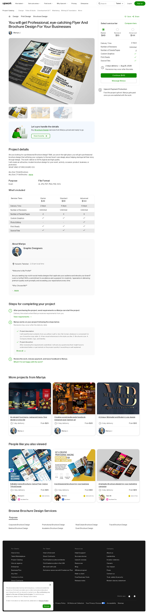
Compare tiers (131, 23)
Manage (47, 606)
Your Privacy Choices (95, 603)
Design (16, 16)
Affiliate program (81, 570)
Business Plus (16, 570)
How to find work (49, 553)
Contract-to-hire (17, 577)
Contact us (111, 573)
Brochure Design (42, 130)
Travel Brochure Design (118, 525)
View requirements (21, 317)
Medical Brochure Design (18, 528)
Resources (79, 563)
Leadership (111, 556)
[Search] (99, 3)
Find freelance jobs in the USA (54, 563)
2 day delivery (63, 423)
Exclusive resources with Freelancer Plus (58, 570)
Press (109, 570)
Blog (76, 567)
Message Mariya (118, 81)
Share (137, 17)
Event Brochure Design (84, 528)
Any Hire (14, 573)
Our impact (111, 567)
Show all (19, 351)
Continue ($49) (118, 75)
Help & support (80, 553)
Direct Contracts (17, 580)
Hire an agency (16, 563)
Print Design (26, 16)
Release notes (80, 580)
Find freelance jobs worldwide (54, 560)
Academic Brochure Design (52, 528)
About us (110, 553)
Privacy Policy (60, 603)
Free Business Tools (82, 577)
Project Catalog (8, 10)
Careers (110, 563)
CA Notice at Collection (75, 603)
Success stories (80, 556)
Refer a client (79, 573)
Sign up (140, 3)
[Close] (50, 584)
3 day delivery (107, 490)
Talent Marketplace (18, 556)
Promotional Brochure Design (53, 525)
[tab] (13, 517)
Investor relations (113, 560)
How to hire (15, 553)
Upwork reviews (80, 560)
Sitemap (121, 603)
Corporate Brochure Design (19, 525)
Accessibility (111, 603)
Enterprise (15, 567)
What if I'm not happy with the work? (28, 362)
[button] (21, 210)
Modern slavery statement (116, 580)
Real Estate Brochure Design (87, 525)
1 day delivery (18, 423)
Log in (129, 3)
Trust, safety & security (115, 577)
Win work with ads (49, 567)
